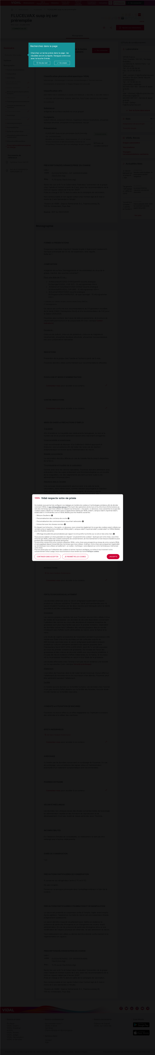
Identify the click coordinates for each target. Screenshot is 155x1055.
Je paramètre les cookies (75, 557)
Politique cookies (93, 551)
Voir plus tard (43, 63)
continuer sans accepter (47, 557)
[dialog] (51, 55)
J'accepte (113, 557)
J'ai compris (63, 63)
